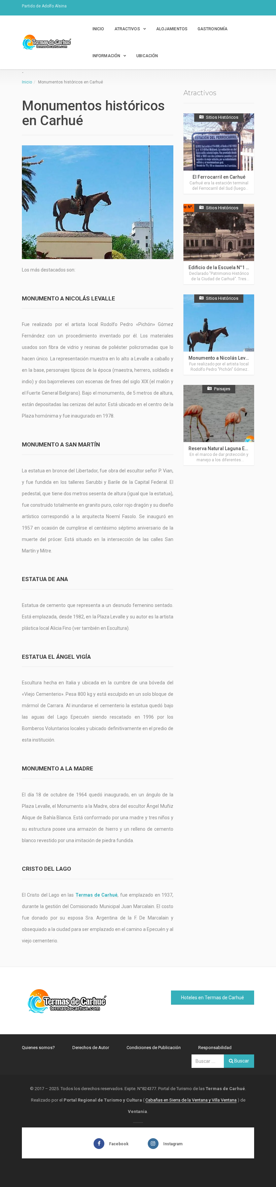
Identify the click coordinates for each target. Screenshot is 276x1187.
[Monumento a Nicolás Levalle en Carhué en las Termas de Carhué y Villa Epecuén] (218, 334)
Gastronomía (213, 29)
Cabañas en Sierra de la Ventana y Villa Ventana (191, 1100)
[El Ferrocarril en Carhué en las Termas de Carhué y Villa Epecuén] (218, 153)
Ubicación (147, 55)
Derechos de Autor (90, 1047)
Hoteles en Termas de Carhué (212, 997)
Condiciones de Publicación (154, 1047)
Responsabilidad (215, 1047)
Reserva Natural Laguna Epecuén (224, 448)
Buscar (241, 1061)
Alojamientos (171, 29)
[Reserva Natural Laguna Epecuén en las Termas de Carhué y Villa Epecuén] (218, 425)
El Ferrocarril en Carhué (219, 177)
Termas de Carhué (96, 895)
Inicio (98, 29)
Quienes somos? (38, 1047)
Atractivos (127, 29)
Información (106, 55)
